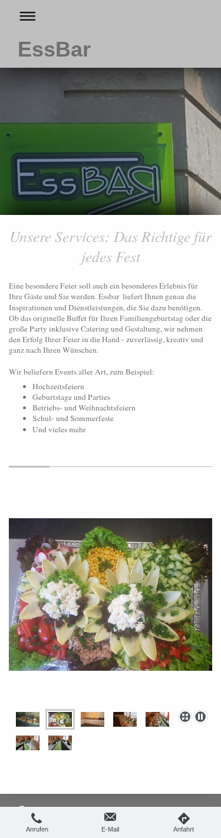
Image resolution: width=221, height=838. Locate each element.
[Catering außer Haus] (27, 719)
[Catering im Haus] (92, 719)
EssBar (54, 49)
